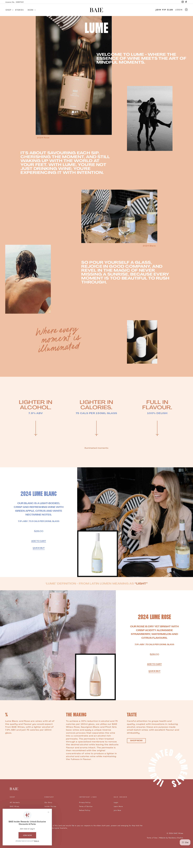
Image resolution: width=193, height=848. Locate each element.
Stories (19, 10)
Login (179, 9)
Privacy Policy (84, 802)
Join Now (117, 810)
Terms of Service (85, 806)
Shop (8, 10)
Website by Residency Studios (171, 838)
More (31, 10)
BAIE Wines (14, 806)
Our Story (48, 802)
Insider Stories (50, 806)
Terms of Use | (153, 838)
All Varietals (15, 802)
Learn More (118, 806)
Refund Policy (84, 810)
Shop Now (136, 740)
